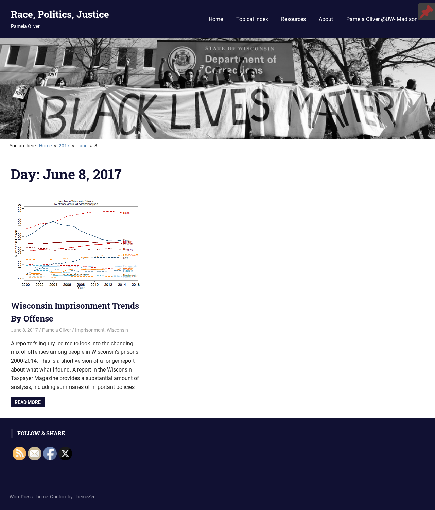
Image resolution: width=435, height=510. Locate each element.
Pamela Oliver (56, 330)
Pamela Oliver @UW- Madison (382, 19)
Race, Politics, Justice (60, 14)
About (326, 19)
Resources (293, 19)
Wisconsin (117, 330)
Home (216, 19)
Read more (28, 402)
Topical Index (252, 19)
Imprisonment (90, 330)
